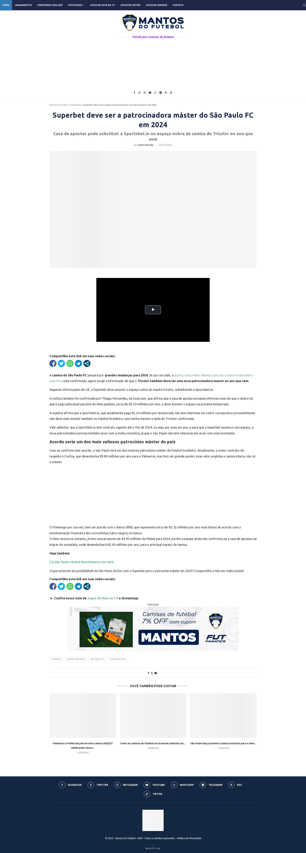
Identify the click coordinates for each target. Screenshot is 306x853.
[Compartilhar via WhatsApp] (69, 363)
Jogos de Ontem (130, 5)
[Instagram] (145, 92)
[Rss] (166, 92)
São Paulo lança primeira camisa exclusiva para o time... (223, 743)
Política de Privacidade (189, 838)
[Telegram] (160, 92)
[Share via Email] (155, 673)
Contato (177, 5)
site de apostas (118, 659)
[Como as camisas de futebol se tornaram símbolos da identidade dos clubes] (153, 715)
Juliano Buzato (145, 144)
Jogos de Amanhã (156, 5)
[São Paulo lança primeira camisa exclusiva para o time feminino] (223, 715)
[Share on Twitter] (152, 673)
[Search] (304, 5)
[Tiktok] (171, 92)
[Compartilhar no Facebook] (52, 363)
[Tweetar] (61, 363)
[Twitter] (139, 92)
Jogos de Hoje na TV (102, 5)
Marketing (75, 105)
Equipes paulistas (76, 659)
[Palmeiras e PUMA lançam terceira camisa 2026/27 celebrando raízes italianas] (82, 715)
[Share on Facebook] (148, 673)
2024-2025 (56, 659)
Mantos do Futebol (58, 105)
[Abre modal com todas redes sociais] (86, 363)
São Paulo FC (97, 659)
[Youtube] (150, 92)
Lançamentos (23, 5)
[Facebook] (134, 92)
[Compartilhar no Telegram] (78, 363)
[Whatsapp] (155, 92)
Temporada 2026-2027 (50, 5)
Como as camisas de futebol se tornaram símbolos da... (153, 743)
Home (6, 5)
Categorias (75, 5)
